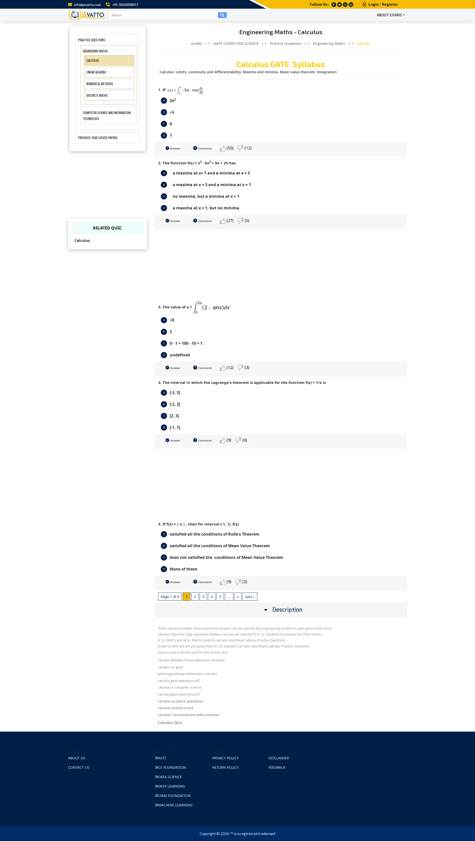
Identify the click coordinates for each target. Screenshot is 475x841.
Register (390, 4)
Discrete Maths (97, 95)
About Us (76, 758)
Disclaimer (278, 758)
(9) (228, 440)
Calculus (92, 60)
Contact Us (78, 767)
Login (373, 4)
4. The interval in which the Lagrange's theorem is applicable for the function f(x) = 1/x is (242, 382)
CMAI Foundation (174, 795)
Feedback (276, 767)
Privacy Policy (225, 758)
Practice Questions (91, 39)
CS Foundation (172, 767)
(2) (244, 581)
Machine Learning (175, 805)
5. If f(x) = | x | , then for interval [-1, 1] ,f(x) (198, 523)
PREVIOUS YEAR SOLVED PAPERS (98, 137)
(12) (248, 148)
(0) (244, 440)
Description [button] (287, 609)
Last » (250, 596)
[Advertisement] (281, 264)
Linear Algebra (96, 72)
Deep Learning (171, 786)
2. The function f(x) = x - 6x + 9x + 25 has (197, 162)
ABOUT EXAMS (389, 15)
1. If (162, 89)
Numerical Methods (99, 83)
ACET (162, 758)
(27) (230, 220)
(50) (230, 148)
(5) (246, 220)
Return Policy (225, 767)
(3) (246, 367)
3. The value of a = (175, 306)
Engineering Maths (95, 51)
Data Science (170, 776)
